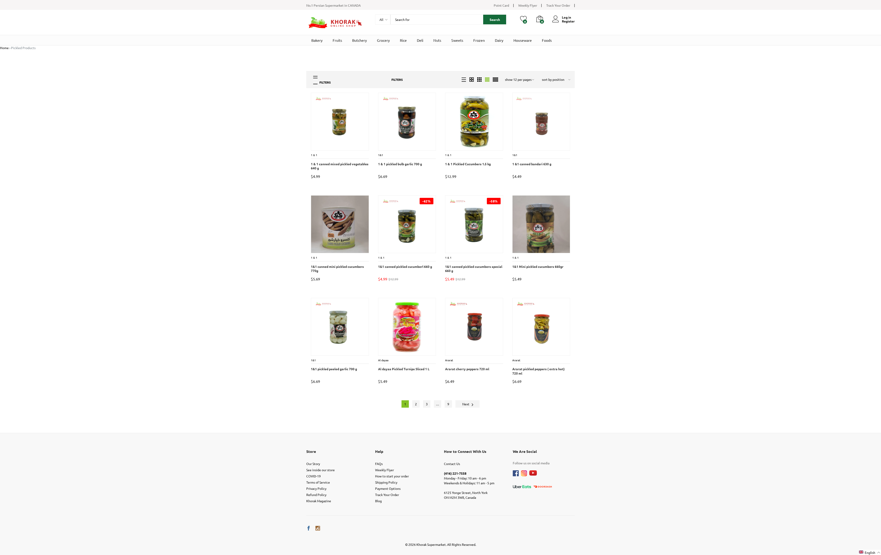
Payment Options (388, 488)
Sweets (457, 40)
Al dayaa (384, 360)
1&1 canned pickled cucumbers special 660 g (473, 268)
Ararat (450, 360)
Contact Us (452, 464)
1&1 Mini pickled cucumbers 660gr (537, 266)
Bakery (317, 40)
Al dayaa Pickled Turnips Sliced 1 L (403, 369)
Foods (547, 40)
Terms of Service (318, 482)
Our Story (313, 464)
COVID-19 (313, 476)
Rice (403, 40)
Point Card (501, 5)
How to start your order (392, 476)
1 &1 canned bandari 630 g (531, 164)
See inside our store (320, 470)
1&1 (380, 155)
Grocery (383, 40)
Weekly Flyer (527, 5)
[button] (870, 552)
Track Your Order (558, 5)
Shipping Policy (386, 482)
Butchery (359, 40)
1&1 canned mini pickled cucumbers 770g (337, 268)
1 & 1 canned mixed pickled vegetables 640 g (339, 166)
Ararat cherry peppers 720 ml (467, 369)
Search (495, 19)
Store (311, 451)
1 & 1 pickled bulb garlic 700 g (400, 164)
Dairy (499, 40)
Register (568, 21)
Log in (566, 17)
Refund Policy (316, 495)
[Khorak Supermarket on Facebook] (308, 528)
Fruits (337, 40)
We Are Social (525, 451)
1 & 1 (314, 155)
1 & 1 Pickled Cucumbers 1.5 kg (468, 164)
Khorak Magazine (318, 501)
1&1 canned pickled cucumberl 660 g (405, 266)
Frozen (479, 40)
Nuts (437, 40)
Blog (378, 501)
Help (379, 451)
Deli (420, 40)
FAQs (379, 464)
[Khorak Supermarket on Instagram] (317, 528)
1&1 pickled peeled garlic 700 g (334, 369)
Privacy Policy (316, 488)
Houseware (522, 40)
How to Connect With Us (465, 451)
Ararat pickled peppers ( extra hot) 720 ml (538, 371)
